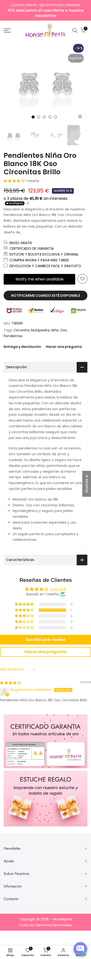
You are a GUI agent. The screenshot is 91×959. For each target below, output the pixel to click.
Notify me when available (40, 279)
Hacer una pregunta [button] (45, 652)
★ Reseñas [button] (86, 484)
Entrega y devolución (22, 346)
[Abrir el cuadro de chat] (80, 949)
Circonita (21, 330)
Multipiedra (40, 330)
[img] (10, 682)
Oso (63, 330)
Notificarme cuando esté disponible (45, 295)
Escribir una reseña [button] (45, 639)
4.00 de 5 (58, 589)
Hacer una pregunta (64, 346)
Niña (54, 330)
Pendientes (13, 336)
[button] (14, 180)
